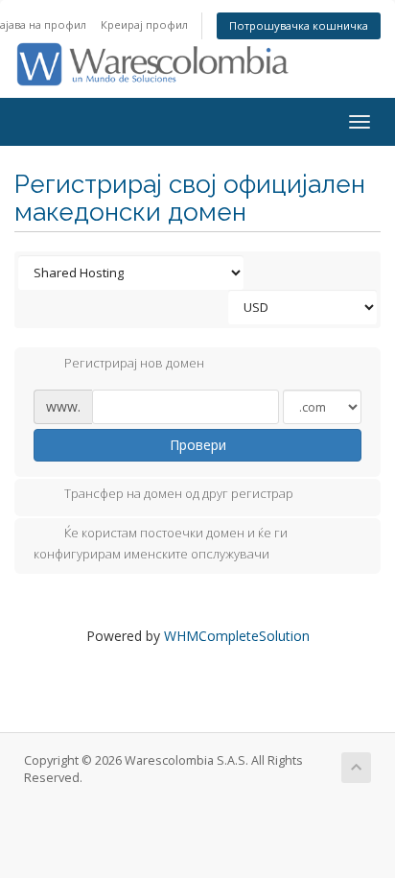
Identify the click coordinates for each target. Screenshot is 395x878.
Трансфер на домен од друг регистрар (178, 494)
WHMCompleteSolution (237, 636)
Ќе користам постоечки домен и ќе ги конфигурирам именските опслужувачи (161, 544)
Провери (198, 445)
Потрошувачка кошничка (298, 25)
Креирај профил (144, 24)
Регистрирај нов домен (134, 362)
